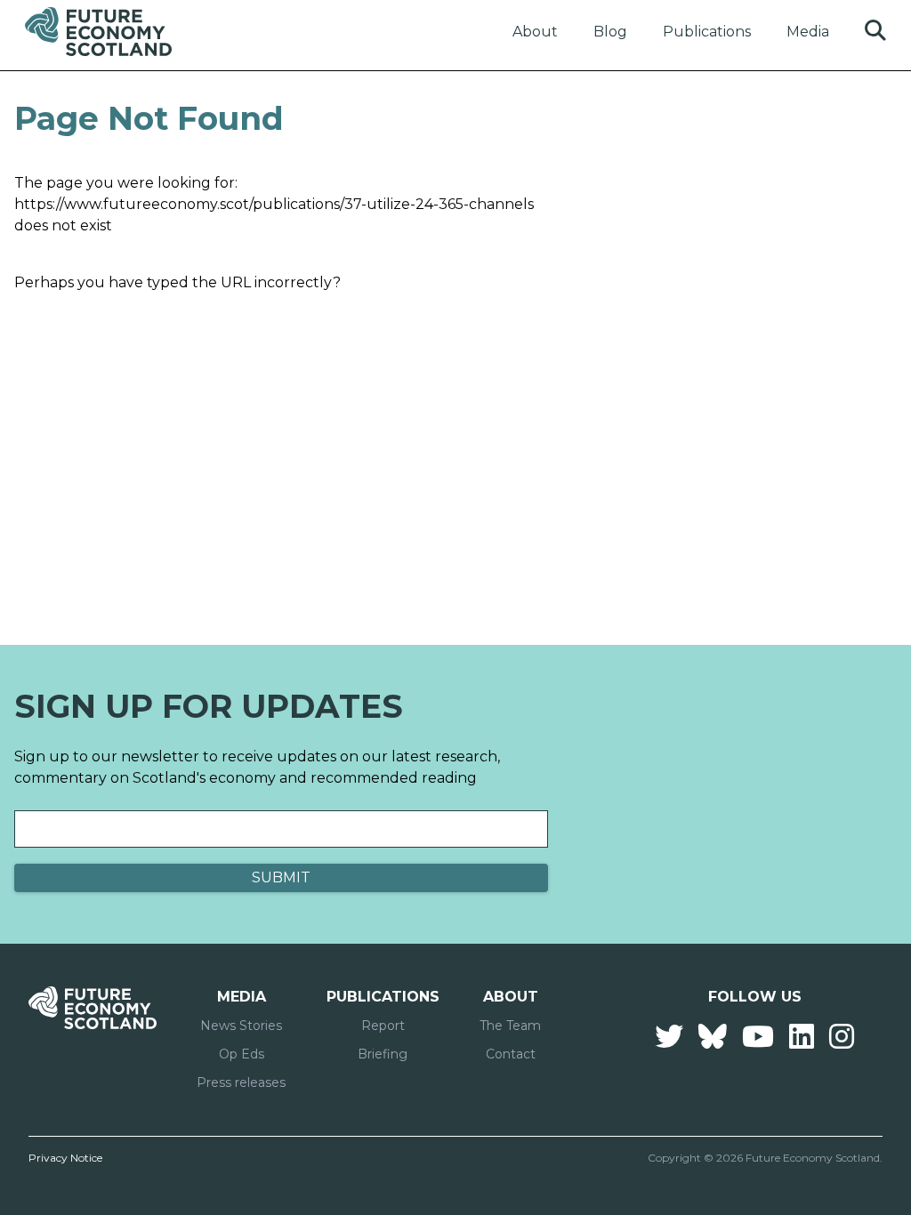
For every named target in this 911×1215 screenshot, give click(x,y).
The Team (510, 1026)
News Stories (241, 1026)
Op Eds (241, 1054)
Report (383, 1026)
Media (807, 31)
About (535, 31)
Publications (707, 31)
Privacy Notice (65, 1157)
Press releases (241, 1082)
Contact (511, 1054)
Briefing (382, 1054)
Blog (610, 31)
